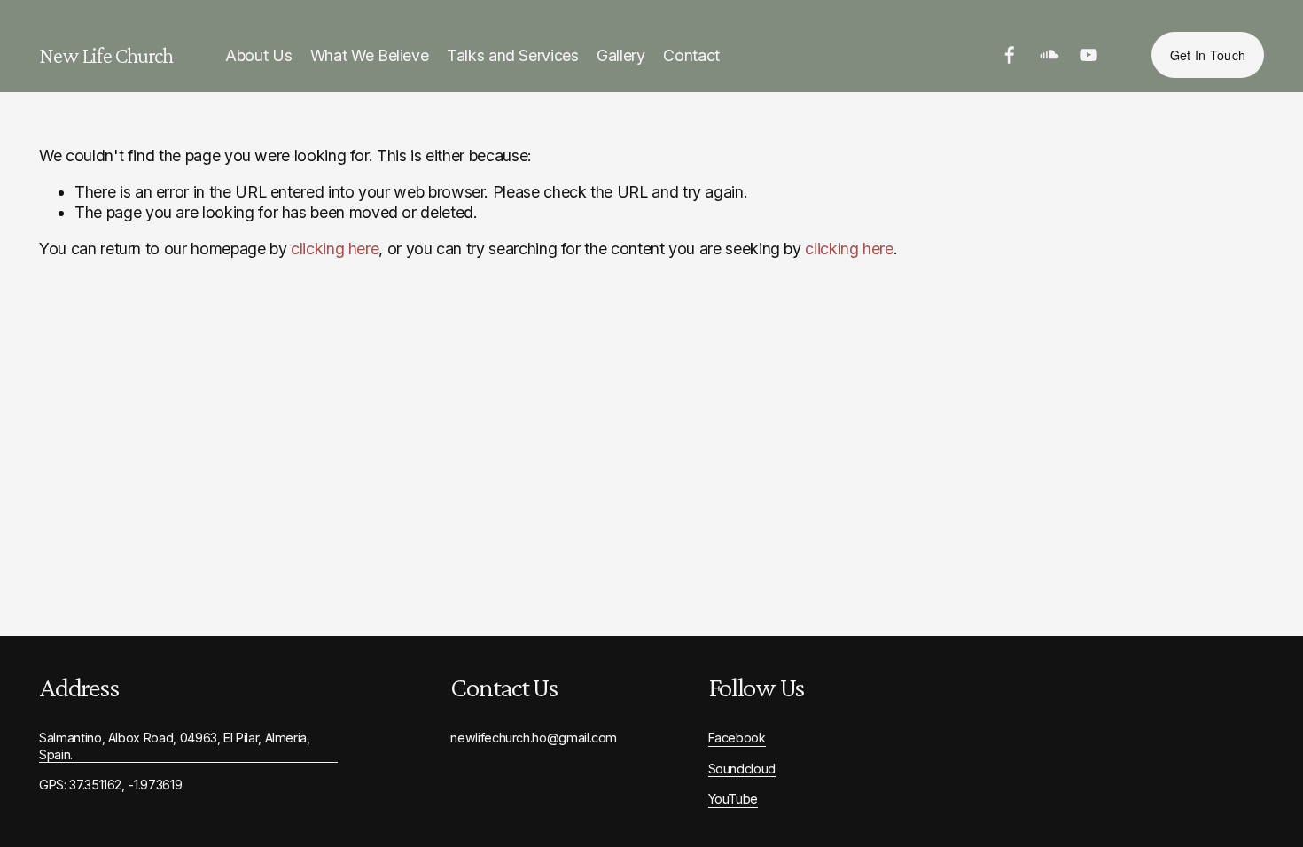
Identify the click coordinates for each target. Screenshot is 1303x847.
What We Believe (369, 55)
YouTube (733, 798)
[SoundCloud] (1049, 55)
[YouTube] (1088, 55)
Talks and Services (513, 55)
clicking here (334, 248)
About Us (258, 55)
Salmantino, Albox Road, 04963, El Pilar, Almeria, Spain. (174, 746)
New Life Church (106, 55)
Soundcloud (742, 768)
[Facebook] (1009, 55)
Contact (691, 55)
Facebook (737, 737)
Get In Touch (1207, 55)
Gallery (621, 55)
